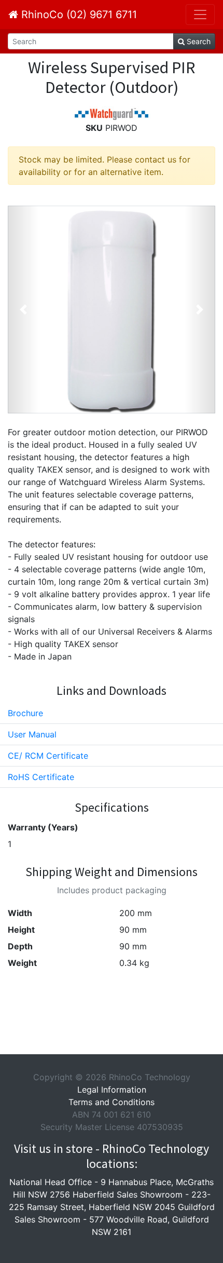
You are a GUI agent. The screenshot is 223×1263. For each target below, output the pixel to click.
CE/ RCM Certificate (48, 755)
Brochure (25, 713)
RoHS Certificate (41, 777)
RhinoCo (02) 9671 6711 (77, 14)
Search (198, 41)
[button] (23, 309)
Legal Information (111, 1089)
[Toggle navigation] (200, 14)
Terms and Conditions (111, 1102)
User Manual (32, 734)
